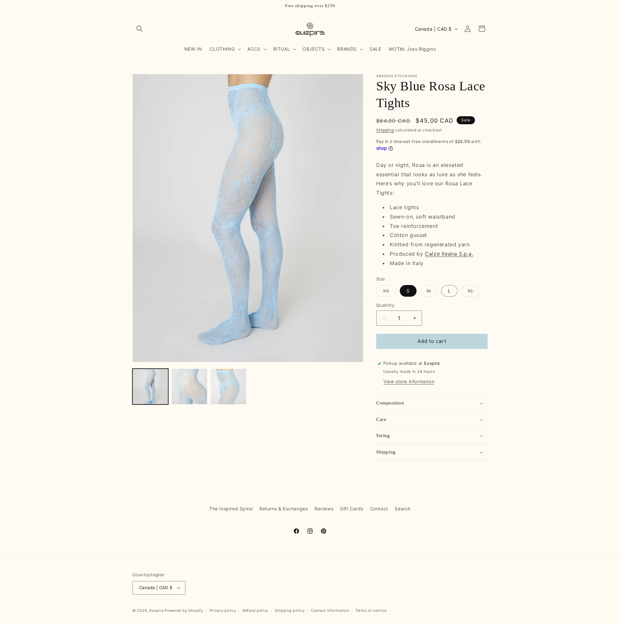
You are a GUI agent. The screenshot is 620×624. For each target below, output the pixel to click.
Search (403, 508)
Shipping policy (290, 610)
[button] (139, 29)
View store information (408, 381)
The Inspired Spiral (231, 508)
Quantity (385, 305)
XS (389, 292)
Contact (379, 508)
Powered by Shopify (184, 610)
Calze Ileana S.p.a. (449, 254)
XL (474, 292)
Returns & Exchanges (283, 508)
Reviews (324, 508)
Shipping (385, 130)
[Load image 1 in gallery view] (150, 386)
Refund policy (255, 610)
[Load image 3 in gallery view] (228, 386)
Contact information (330, 610)
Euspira (157, 610)
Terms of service (371, 610)
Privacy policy (223, 610)
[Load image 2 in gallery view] (189, 386)
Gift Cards (351, 508)
